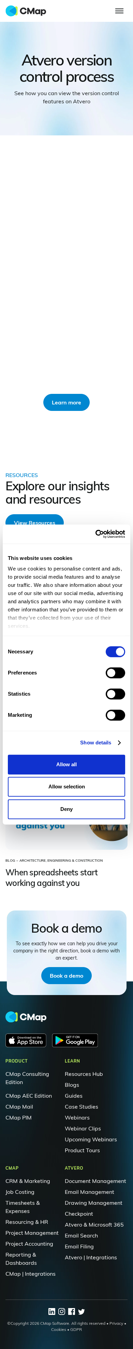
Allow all (66, 764)
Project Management (32, 1232)
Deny (66, 809)
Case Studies (81, 1106)
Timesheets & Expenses (22, 1206)
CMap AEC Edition (28, 1095)
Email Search (81, 1235)
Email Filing (79, 1246)
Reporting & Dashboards (21, 1258)
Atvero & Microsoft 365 (94, 1224)
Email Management (89, 1191)
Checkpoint (79, 1213)
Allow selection (66, 786)
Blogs (72, 1084)
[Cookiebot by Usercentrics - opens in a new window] (95, 534)
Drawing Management (93, 1202)
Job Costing (19, 1191)
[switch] (115, 672)
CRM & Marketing (27, 1180)
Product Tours (82, 1150)
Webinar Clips (83, 1128)
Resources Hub (84, 1073)
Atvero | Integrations (91, 1257)
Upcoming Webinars (91, 1139)
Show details (95, 742)
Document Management (95, 1180)
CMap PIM (18, 1117)
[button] (119, 11)
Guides (74, 1095)
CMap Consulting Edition (27, 1077)
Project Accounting (29, 1243)
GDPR (76, 1329)
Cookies (58, 1329)
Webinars (77, 1117)
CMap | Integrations (30, 1273)
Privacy (116, 1323)
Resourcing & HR (26, 1221)
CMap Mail (19, 1106)
